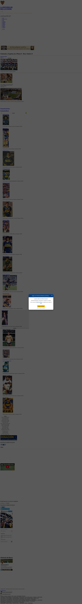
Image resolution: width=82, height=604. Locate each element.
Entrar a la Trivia (41, 306)
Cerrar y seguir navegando (41, 308)
